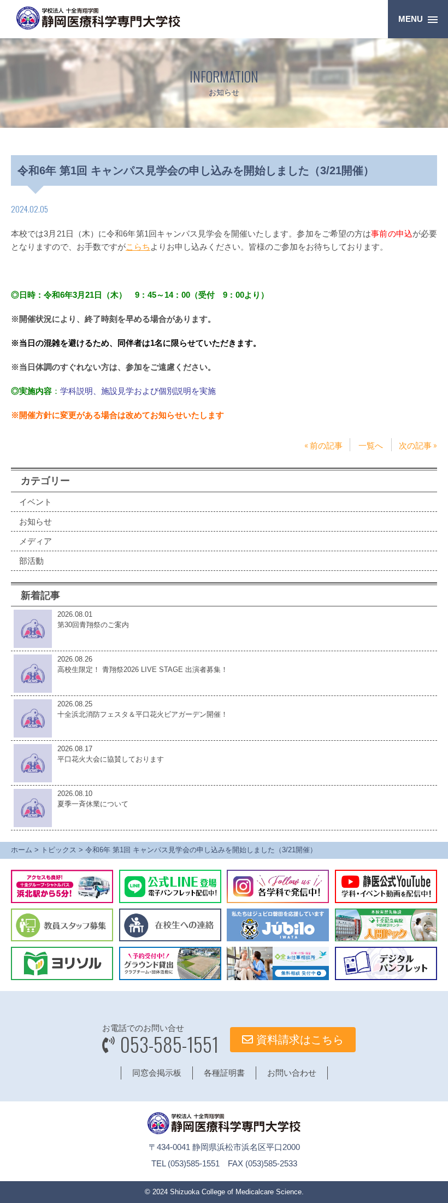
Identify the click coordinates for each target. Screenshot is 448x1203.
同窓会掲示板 (156, 1072)
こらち (138, 246)
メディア (35, 541)
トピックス (58, 850)
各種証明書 (224, 1072)
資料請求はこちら (298, 1040)
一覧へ (370, 445)
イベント (35, 501)
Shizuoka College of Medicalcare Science (236, 1192)
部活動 (31, 560)
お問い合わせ (291, 1072)
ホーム (21, 850)
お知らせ (35, 521)
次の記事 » (418, 445)
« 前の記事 (323, 445)
